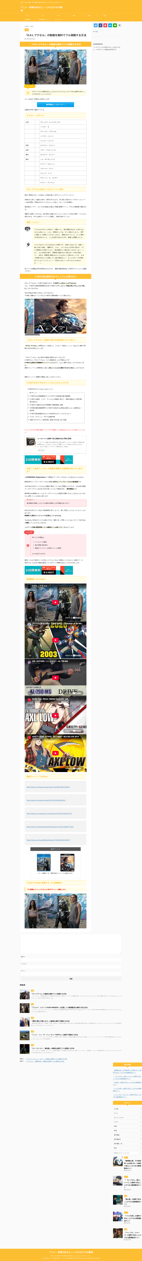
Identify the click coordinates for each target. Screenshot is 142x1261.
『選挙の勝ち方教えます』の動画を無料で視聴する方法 (50, 1021)
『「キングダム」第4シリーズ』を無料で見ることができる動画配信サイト (127, 1077)
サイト (23, 971)
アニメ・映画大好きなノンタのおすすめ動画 (71, 1252)
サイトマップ (58, 19)
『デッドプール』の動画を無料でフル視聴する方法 (48, 994)
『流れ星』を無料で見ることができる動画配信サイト (127, 1084)
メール (23, 964)
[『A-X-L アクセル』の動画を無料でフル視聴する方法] (110, 25)
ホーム (27, 15)
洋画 (74, 15)
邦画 (89, 15)
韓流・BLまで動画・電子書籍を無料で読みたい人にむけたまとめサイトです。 (71, 1256)
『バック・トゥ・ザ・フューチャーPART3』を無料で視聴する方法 (54, 1035)
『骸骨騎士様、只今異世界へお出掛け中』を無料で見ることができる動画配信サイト (127, 1071)
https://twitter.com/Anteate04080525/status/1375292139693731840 (50, 827)
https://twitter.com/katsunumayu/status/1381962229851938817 (48, 787)
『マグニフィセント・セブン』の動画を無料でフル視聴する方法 (46, 1059)
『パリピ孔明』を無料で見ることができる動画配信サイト (127, 1090)
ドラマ (58, 15)
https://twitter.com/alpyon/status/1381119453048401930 (46, 800)
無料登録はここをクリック (55, 104)
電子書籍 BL (43, 19)
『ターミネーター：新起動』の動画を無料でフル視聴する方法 (52, 1048)
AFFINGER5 (97, 1258)
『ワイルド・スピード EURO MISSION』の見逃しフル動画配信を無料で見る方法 (59, 1007)
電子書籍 (27, 19)
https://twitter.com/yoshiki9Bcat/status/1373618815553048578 (48, 840)
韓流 (105, 15)
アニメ (43, 15)
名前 (23, 956)
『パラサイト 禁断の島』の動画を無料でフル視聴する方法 (44, 1061)
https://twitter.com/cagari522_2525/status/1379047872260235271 (49, 813)
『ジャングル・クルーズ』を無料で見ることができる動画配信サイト (127, 1096)
